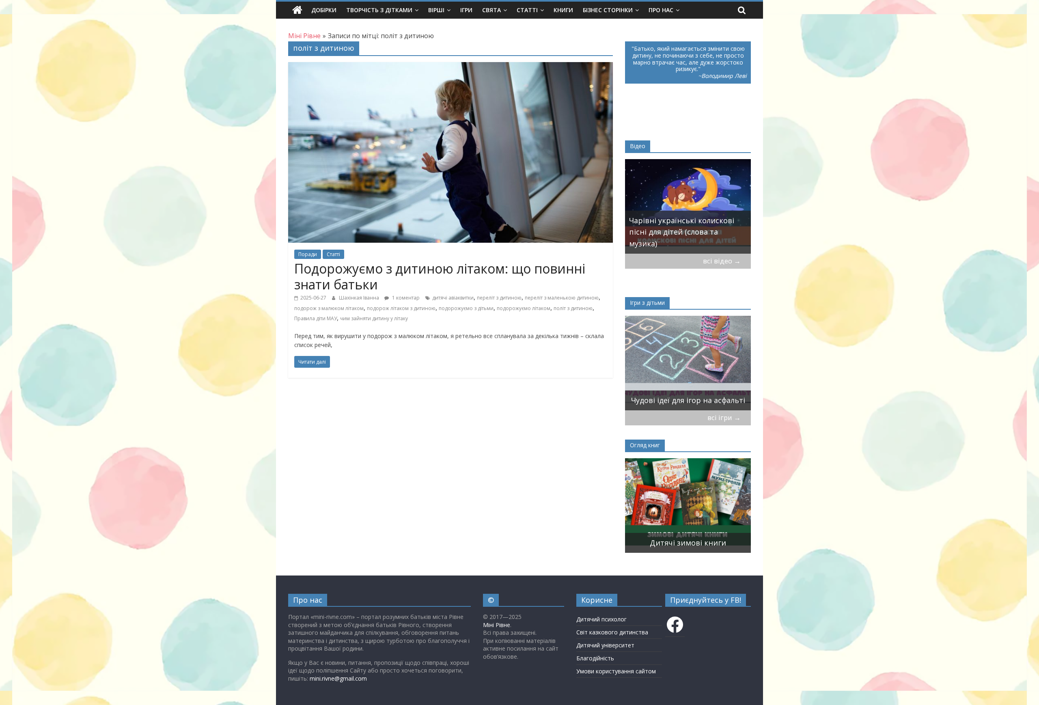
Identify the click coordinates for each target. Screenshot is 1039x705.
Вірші (436, 10)
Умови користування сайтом (616, 671)
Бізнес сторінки (608, 10)
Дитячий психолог (601, 619)
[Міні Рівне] (297, 10)
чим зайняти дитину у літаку (374, 318)
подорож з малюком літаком (329, 308)
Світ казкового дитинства (612, 632)
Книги (563, 10)
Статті (527, 10)
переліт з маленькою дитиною (562, 297)
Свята (491, 10)
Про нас (661, 10)
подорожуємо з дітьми (466, 308)
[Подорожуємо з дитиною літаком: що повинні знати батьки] (450, 67)
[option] (688, 206)
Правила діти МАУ (315, 318)
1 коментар (405, 297)
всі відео (722, 260)
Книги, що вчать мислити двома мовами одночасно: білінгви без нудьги (678, 531)
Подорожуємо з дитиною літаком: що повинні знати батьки (439, 276)
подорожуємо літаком (523, 308)
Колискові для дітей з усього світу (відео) (681, 237)
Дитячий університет (605, 645)
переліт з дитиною (499, 297)
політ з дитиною (573, 308)
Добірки (323, 10)
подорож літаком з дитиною (401, 308)
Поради (307, 254)
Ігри (466, 10)
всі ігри (724, 417)
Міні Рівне (496, 625)
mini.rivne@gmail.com (338, 678)
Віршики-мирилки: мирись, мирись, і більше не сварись (681, 394)
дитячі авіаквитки (453, 297)
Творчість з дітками (379, 10)
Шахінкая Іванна (359, 297)
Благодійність (595, 658)
